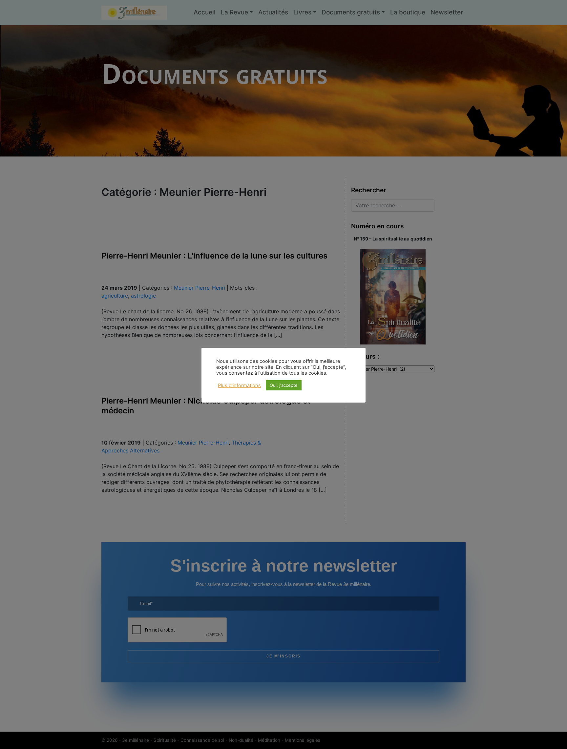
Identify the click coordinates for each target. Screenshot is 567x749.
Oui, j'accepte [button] (284, 385)
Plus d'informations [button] (239, 385)
